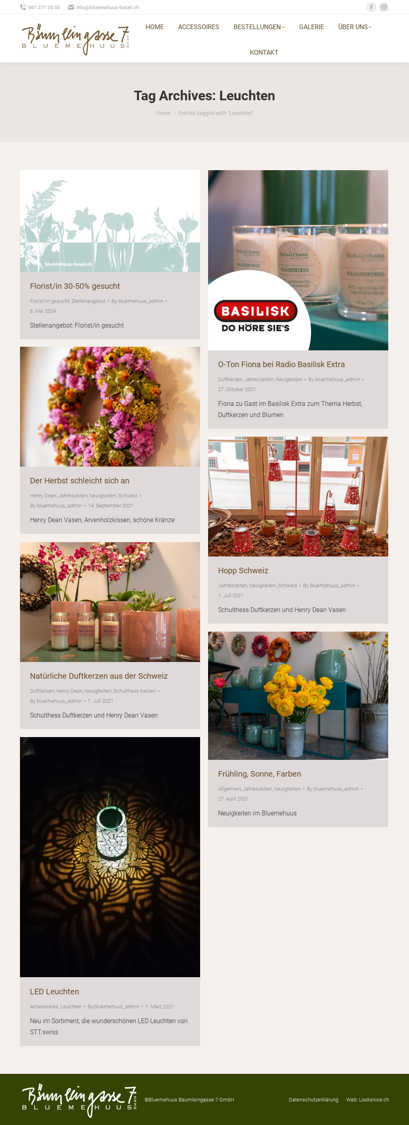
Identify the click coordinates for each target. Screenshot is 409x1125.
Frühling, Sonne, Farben (259, 774)
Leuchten (70, 1007)
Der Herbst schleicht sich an (79, 480)
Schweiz (127, 496)
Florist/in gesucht (49, 301)
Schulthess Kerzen (134, 691)
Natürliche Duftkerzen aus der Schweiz (99, 676)
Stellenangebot (88, 301)
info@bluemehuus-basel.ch (107, 7)
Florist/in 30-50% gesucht (75, 286)
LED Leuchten (54, 991)
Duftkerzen (230, 379)
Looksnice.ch (374, 1100)
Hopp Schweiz (243, 570)
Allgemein (229, 789)
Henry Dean (43, 496)
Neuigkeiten (289, 379)
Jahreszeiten (259, 379)
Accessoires (44, 1007)
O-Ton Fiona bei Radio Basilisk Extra (281, 364)
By (137, 301)
